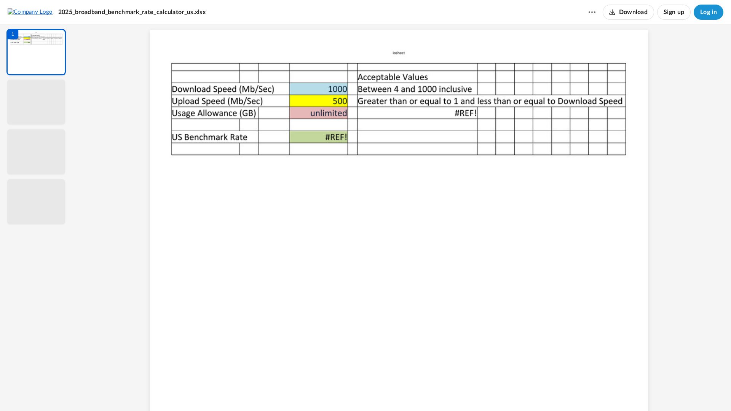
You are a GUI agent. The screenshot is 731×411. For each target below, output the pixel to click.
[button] (36, 52)
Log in (708, 12)
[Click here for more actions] (592, 12)
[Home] (30, 12)
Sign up (674, 12)
